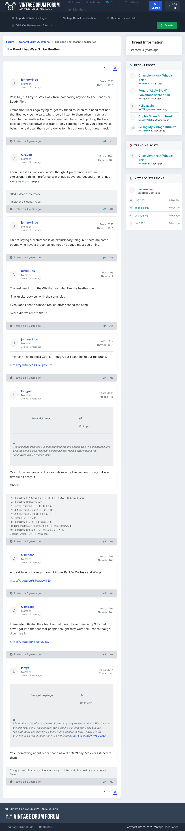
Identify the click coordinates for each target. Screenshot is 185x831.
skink (144, 83)
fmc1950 (140, 223)
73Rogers (146, 109)
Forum (10, 41)
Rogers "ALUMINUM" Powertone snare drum (154, 93)
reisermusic (145, 189)
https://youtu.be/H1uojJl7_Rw (29, 642)
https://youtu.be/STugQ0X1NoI (30, 580)
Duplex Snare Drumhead (155, 116)
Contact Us (46, 826)
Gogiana (139, 199)
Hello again (146, 105)
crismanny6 (141, 215)
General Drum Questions (34, 41)
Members (79, 9)
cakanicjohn (142, 207)
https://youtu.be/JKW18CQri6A (87, 735)
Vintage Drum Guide (20, 826)
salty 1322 (147, 120)
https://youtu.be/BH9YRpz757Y (31, 365)
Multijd (145, 130)
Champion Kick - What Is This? (155, 78)
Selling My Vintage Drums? (157, 127)
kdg (143, 98)
